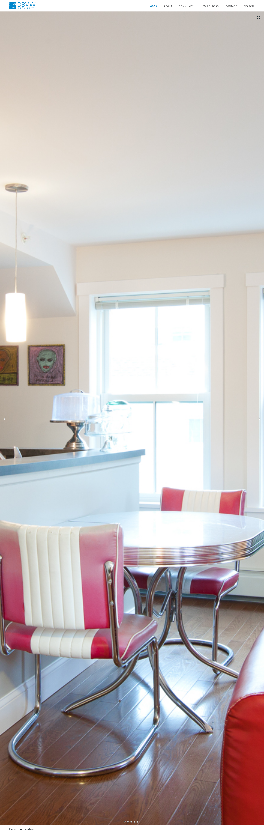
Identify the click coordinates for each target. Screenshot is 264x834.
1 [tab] (125, 822)
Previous (4, 419)
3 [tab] (131, 822)
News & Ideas (210, 6)
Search (249, 6)
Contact (231, 6)
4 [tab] (134, 822)
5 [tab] (137, 822)
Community (186, 6)
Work (153, 6)
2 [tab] (128, 822)
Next (259, 419)
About (168, 6)
